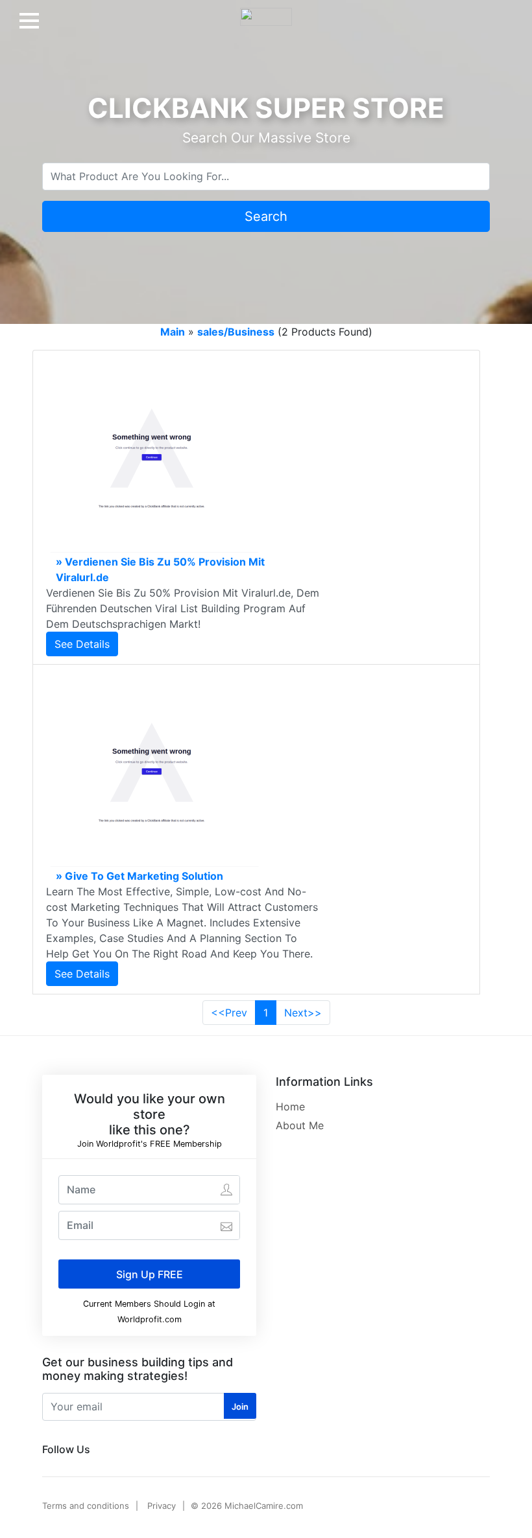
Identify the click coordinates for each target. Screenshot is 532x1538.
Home (290, 1106)
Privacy (161, 1505)
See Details (82, 643)
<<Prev (229, 1012)
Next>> (303, 1012)
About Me (300, 1125)
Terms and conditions (85, 1505)
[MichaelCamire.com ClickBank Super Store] (266, 11)
